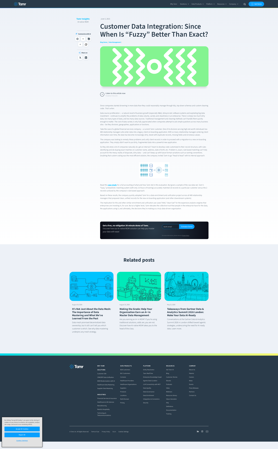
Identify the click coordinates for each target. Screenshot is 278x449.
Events (191, 384)
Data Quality (147, 388)
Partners (191, 392)
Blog (167, 373)
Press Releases (194, 388)
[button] (184, 4)
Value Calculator (171, 399)
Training (168, 414)
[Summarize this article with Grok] (86, 44)
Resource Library (171, 395)
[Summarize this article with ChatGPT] (77, 39)
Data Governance (148, 392)
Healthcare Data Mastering (105, 385)
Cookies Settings (123, 432)
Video (168, 388)
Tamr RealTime (148, 373)
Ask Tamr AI (170, 370)
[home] (20, 4)
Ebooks (168, 381)
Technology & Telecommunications (104, 414)
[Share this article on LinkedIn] (86, 57)
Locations (123, 395)
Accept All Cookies (22, 429)
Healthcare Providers (127, 381)
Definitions (169, 406)
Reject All (22, 435)
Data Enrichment (148, 395)
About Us (192, 370)
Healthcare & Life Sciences (105, 402)
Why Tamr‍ (173, 4)
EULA (114, 432)
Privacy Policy (185, 235)
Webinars (169, 392)
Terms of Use (95, 432)
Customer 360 (101, 374)
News (191, 381)
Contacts (123, 377)
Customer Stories (171, 377)
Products (123, 392)
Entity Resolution (148, 370)
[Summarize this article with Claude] (88, 39)
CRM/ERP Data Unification (105, 377)
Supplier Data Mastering (105, 388)
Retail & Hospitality (103, 409)
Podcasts (169, 384)
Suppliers (123, 388)
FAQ (167, 403)
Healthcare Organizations (128, 384)
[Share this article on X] (80, 57)
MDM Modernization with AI (106, 381)
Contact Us (192, 395)
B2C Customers (125, 373)
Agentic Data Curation (150, 381)
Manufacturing (102, 406)
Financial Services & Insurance (107, 398)
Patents (191, 373)
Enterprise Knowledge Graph (152, 377)
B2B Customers (125, 370)
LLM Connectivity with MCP (152, 384)
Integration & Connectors (151, 399)
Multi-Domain (124, 399)
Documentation (171, 410)
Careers (191, 377)
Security (145, 403)
